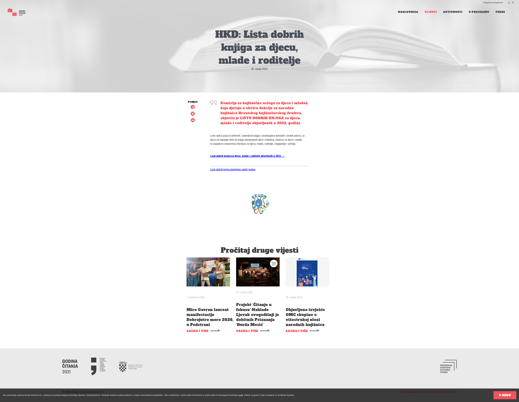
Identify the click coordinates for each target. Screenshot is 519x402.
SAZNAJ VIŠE (197, 331)
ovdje (240, 395)
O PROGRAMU (479, 12)
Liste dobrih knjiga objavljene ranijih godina (232, 169)
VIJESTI (431, 12)
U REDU (505, 395)
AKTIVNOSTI (452, 12)
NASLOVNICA (408, 12)
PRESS (500, 12)
